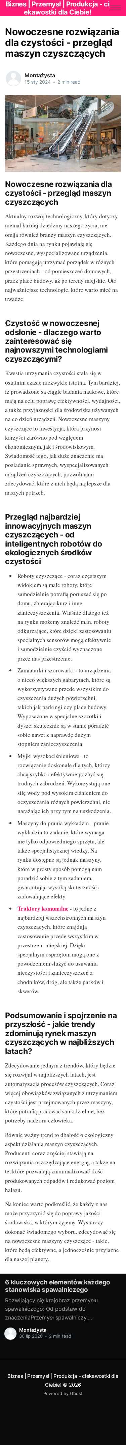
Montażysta (40, 75)
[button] (115, 7)
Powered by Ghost (63, 1393)
